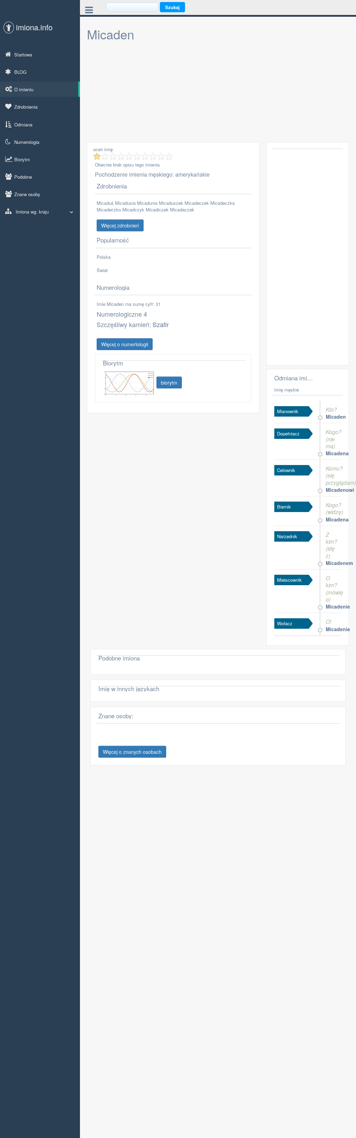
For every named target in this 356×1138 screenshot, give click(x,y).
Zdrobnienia (26, 106)
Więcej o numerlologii (124, 344)
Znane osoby (27, 194)
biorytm (169, 382)
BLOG (20, 72)
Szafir (161, 324)
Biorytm (22, 159)
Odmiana (23, 124)
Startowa (23, 54)
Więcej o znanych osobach (132, 751)
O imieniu (23, 89)
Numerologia (26, 142)
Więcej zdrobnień (120, 225)
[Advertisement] (218, 93)
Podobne (23, 176)
